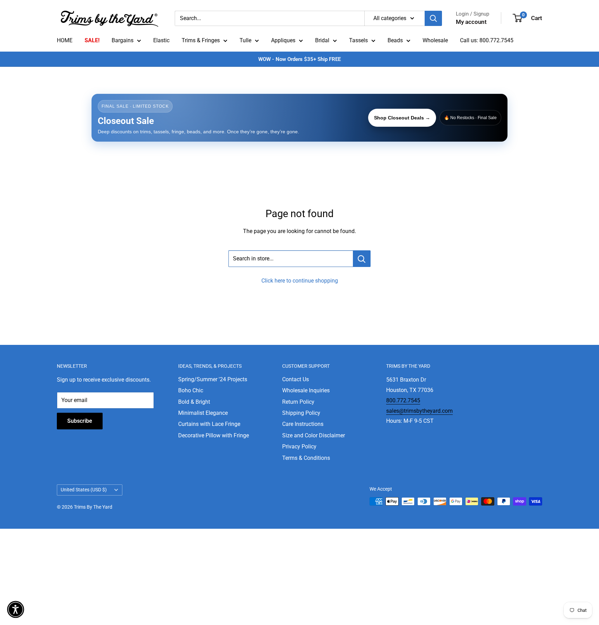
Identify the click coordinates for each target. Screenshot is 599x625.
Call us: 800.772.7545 (486, 40)
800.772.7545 (403, 400)
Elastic (161, 40)
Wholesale (435, 40)
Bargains (122, 40)
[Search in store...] (362, 258)
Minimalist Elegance (203, 413)
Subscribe (79, 421)
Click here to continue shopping (299, 280)
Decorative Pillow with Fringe (213, 435)
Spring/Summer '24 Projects (212, 379)
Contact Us (295, 379)
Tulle (245, 40)
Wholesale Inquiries (306, 390)
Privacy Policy (299, 446)
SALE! (92, 40)
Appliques (283, 40)
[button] (15, 609)
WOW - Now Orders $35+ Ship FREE (299, 59)
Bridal (322, 40)
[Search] (433, 18)
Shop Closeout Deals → (402, 117)
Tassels (358, 40)
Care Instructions (302, 424)
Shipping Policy (301, 413)
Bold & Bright (194, 402)
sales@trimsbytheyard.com (419, 411)
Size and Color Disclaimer (313, 435)
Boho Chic (190, 390)
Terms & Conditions (306, 458)
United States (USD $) (84, 489)
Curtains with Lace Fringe (209, 424)
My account (471, 21)
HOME (64, 40)
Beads (395, 40)
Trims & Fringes (201, 40)
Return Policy (298, 402)
